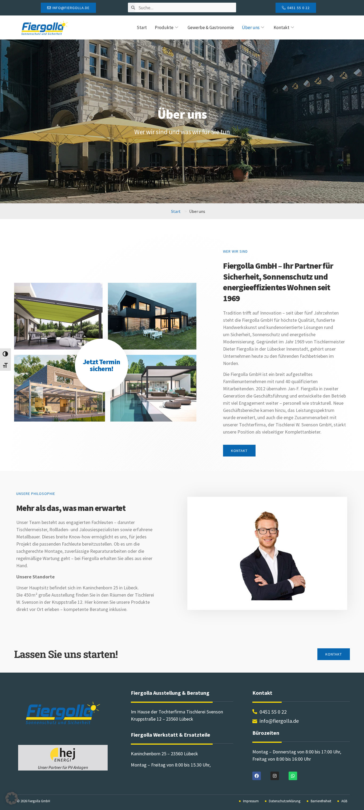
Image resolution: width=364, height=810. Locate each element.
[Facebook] (256, 776)
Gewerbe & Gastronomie (211, 27)
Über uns (251, 27)
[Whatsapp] (293, 776)
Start (142, 27)
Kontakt (281, 27)
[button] (11, 798)
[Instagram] (274, 776)
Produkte (164, 27)
